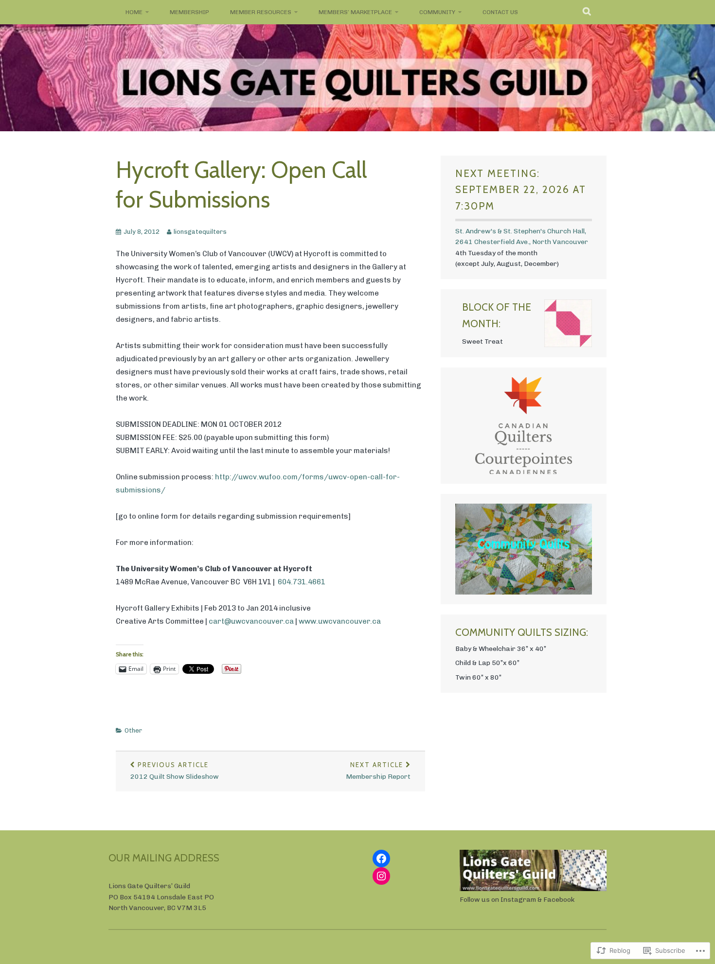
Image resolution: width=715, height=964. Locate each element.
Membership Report (378, 771)
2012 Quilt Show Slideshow (174, 771)
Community (437, 12)
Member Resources (260, 12)
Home (134, 12)
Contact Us (500, 12)
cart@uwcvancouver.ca (251, 621)
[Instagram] (381, 876)
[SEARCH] (587, 12)
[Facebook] (381, 858)
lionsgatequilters (200, 231)
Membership (189, 12)
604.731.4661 (301, 582)
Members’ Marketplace (355, 12)
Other (133, 730)
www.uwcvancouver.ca (340, 621)
